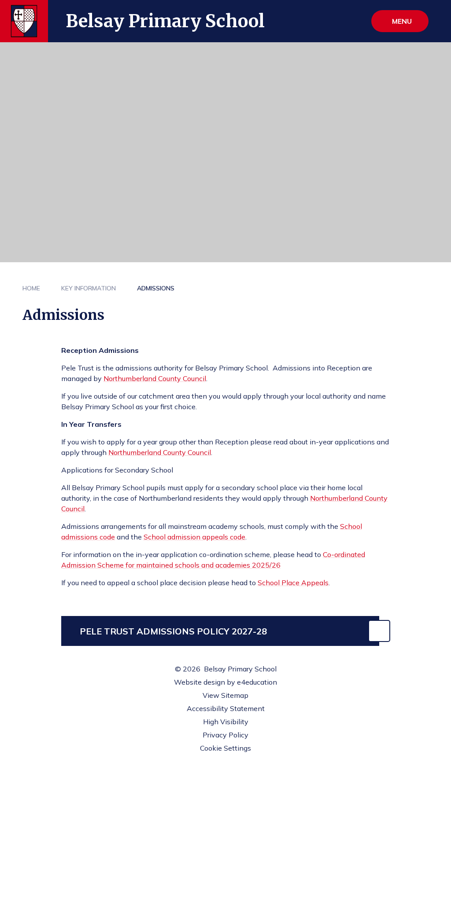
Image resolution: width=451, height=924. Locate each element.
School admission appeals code (194, 536)
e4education (257, 682)
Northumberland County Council (155, 378)
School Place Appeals (293, 582)
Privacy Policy (225, 734)
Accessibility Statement (226, 708)
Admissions (155, 288)
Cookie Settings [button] (225, 748)
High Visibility (225, 721)
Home (31, 288)
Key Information (88, 288)
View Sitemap (225, 695)
